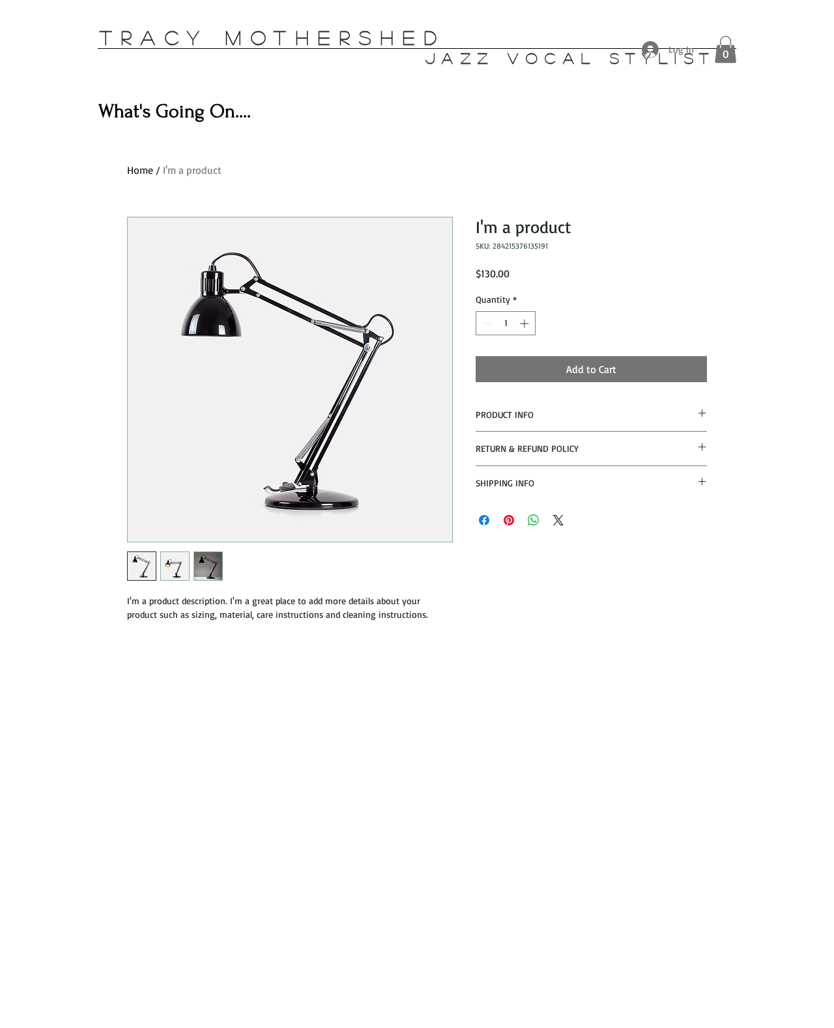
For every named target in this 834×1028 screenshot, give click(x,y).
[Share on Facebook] (484, 520)
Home (140, 169)
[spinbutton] (505, 323)
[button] (725, 49)
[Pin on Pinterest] (509, 520)
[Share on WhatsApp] (533, 520)
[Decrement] (486, 323)
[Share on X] (558, 520)
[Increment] (525, 323)
